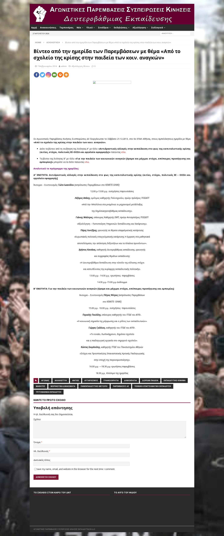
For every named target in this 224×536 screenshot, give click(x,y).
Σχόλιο (37, 419)
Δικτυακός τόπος (42, 460)
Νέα (79, 27)
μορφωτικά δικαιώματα (63, 386)
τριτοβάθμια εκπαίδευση (48, 392)
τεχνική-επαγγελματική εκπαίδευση (152, 386)
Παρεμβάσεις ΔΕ (121, 386)
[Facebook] (36, 74)
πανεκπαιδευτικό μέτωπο (94, 386)
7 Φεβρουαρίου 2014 (47, 66)
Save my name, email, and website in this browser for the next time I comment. (76, 469)
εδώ (123, 152)
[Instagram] (48, 74)
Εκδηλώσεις (120, 27)
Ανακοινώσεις (48, 27)
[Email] (54, 74)
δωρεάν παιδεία (150, 380)
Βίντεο (87, 66)
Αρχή (34, 27)
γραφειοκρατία (111, 380)
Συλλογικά (157, 27)
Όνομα (37, 442)
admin (64, 66)
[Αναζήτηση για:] (175, 33)
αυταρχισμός (91, 380)
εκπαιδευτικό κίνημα (174, 380)
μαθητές (40, 386)
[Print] (60, 74)
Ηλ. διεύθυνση (41, 451)
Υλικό (89, 27)
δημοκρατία (130, 380)
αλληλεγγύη (61, 380)
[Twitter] (42, 74)
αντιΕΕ (75, 380)
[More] (66, 74)
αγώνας (45, 380)
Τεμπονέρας (66, 27)
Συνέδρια (103, 27)
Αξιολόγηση (139, 27)
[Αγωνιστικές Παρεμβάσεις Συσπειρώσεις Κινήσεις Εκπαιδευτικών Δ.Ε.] (112, 22)
